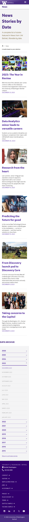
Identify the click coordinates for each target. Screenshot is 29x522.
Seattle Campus (7, 503)
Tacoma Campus (7, 507)
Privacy (4, 494)
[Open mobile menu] (25, 2)
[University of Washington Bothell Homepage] (14, 465)
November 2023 (7, 372)
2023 (4, 363)
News (4, 6)
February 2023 (6, 413)
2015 (4, 451)
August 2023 (6, 386)
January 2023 (6, 417)
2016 (4, 447)
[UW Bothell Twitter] (19, 511)
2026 (4, 351)
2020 (4, 430)
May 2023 (5, 399)
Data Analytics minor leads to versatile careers (12, 125)
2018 (4, 438)
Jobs (3, 485)
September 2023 (7, 381)
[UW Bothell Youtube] (24, 511)
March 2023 (6, 408)
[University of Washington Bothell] (8, 2)
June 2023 (5, 395)
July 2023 (5, 390)
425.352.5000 (8, 470)
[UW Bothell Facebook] (14, 511)
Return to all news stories (9, 456)
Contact (5, 475)
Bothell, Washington (10, 467)
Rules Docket (6, 497)
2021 (4, 426)
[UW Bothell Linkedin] (9, 511)
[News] (2, 46)
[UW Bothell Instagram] (4, 511)
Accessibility (6, 488)
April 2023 (5, 404)
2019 (4, 434)
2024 (4, 359)
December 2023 (7, 368)
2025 (4, 355)
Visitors (4, 478)
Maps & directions (8, 482)
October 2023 (6, 377)
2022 (4, 422)
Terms (4, 500)
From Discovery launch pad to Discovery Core (11, 266)
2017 (4, 442)
